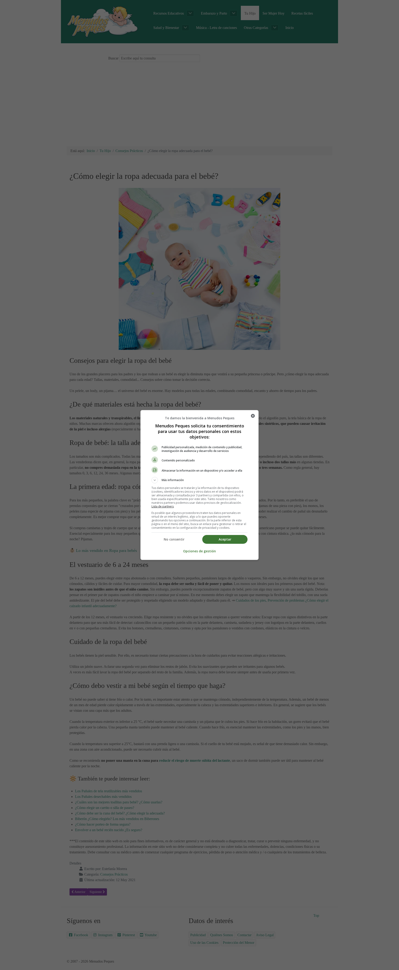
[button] (199, 480)
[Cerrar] (252, 415)
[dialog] (199, 485)
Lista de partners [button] (162, 506)
